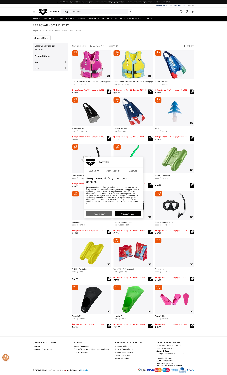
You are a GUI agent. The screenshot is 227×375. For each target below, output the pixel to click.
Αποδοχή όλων (127, 214)
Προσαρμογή (99, 214)
